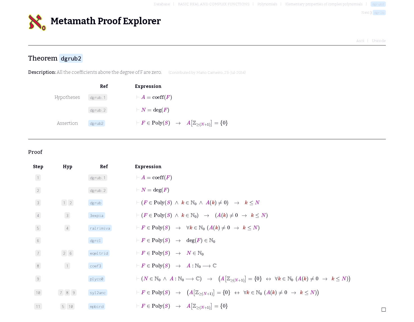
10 (70, 306)
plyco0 (96, 278)
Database (162, 4)
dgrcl (95, 240)
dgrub (95, 202)
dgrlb (379, 12)
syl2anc (98, 292)
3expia (96, 215)
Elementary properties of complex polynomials (324, 4)
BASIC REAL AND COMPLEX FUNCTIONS (214, 4)
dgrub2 (378, 4)
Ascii (360, 41)
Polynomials (267, 4)
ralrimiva (100, 228)
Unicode (379, 41)
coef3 (95, 265)
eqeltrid (99, 253)
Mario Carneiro (209, 72)
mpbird (96, 306)
